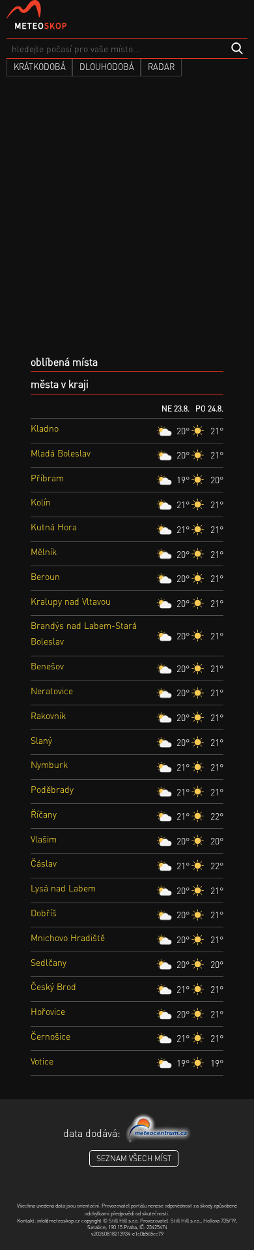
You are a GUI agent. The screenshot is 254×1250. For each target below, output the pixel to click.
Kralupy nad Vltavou (71, 601)
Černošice (50, 1036)
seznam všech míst (133, 1158)
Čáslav (44, 863)
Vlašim (44, 838)
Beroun (45, 576)
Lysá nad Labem (63, 887)
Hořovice (48, 1011)
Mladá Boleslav (61, 452)
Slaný (41, 740)
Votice (42, 1060)
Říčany (44, 814)
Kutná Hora (54, 526)
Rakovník (48, 715)
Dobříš (44, 912)
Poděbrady (52, 789)
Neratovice (52, 690)
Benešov (47, 665)
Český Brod (53, 986)
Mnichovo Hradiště (68, 937)
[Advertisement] (127, 220)
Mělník (44, 551)
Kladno (45, 428)
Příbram (47, 477)
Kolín (41, 501)
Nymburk (49, 764)
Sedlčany (48, 962)
